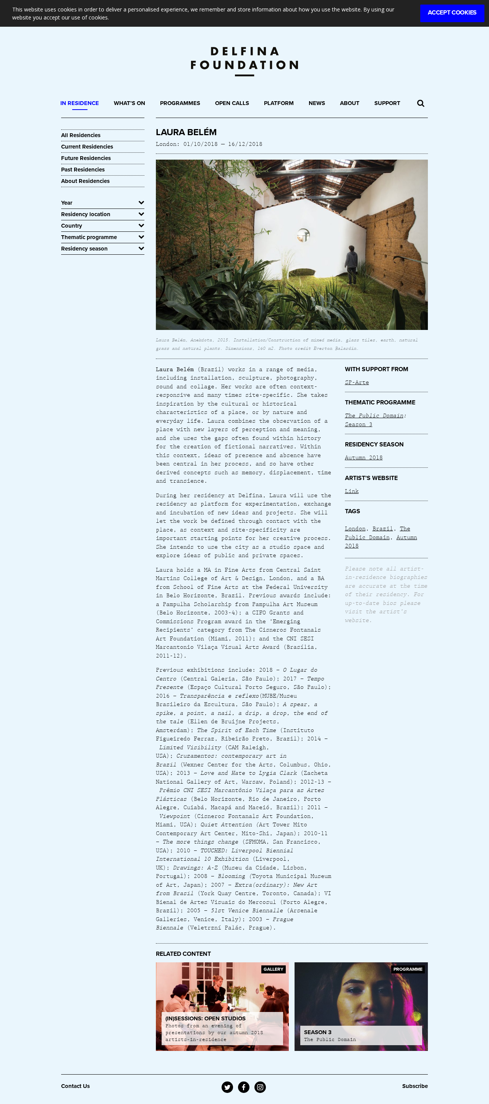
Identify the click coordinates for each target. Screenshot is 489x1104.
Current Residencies (87, 146)
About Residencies (85, 181)
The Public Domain (374, 415)
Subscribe (415, 1086)
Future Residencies (86, 158)
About (349, 103)
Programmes (180, 103)
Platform (279, 103)
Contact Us (75, 1086)
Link (352, 490)
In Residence (79, 103)
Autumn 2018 (364, 457)
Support (387, 103)
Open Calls (232, 103)
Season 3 (358, 423)
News (317, 103)
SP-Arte (357, 381)
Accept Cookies (452, 12)
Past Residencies (83, 169)
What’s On (129, 103)
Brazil (382, 528)
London (355, 528)
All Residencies (80, 135)
